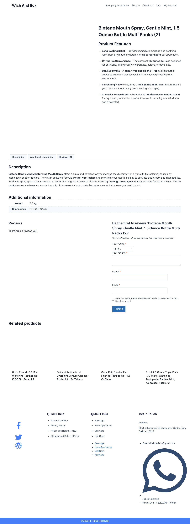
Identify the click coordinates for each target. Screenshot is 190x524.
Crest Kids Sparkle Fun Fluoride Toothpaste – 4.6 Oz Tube (115, 376)
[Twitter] (18, 437)
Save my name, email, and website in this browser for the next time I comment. (146, 299)
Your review (119, 252)
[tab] (18, 157)
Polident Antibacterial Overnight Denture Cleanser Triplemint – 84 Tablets (72, 376)
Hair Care (99, 436)
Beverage (99, 420)
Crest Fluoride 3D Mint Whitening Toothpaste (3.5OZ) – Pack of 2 (25, 376)
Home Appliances (103, 425)
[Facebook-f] (18, 425)
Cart (158, 5)
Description (18, 157)
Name (116, 271)
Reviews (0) (65, 157)
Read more (28, 387)
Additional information (42, 157)
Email (116, 285)
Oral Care (99, 431)
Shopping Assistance (117, 5)
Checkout (148, 5)
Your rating (119, 243)
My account (170, 5)
